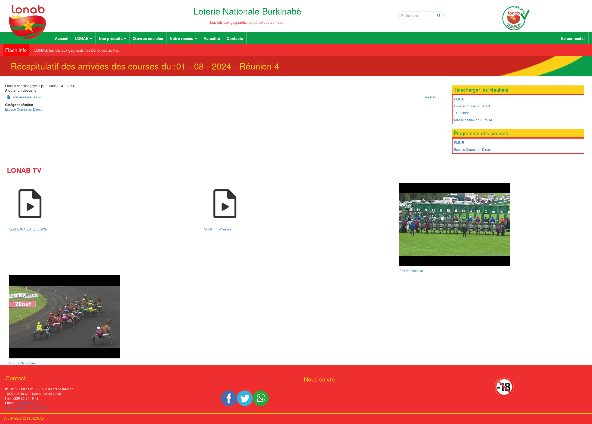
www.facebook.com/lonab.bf (25, 407)
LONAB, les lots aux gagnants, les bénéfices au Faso (74, 50)
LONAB (82, 38)
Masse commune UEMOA (473, 120)
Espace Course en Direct (23, 109)
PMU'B (459, 99)
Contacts (235, 38)
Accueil (61, 38)
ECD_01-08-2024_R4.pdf (27, 97)
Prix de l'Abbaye (411, 270)
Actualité (212, 38)
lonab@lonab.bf (26, 402)
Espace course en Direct (472, 106)
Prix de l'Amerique (22, 363)
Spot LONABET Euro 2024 (28, 229)
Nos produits (111, 38)
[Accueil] (29, 22)
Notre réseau (182, 38)
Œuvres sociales (148, 38)
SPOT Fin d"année (217, 229)
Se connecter (573, 38)
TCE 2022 (461, 113)
